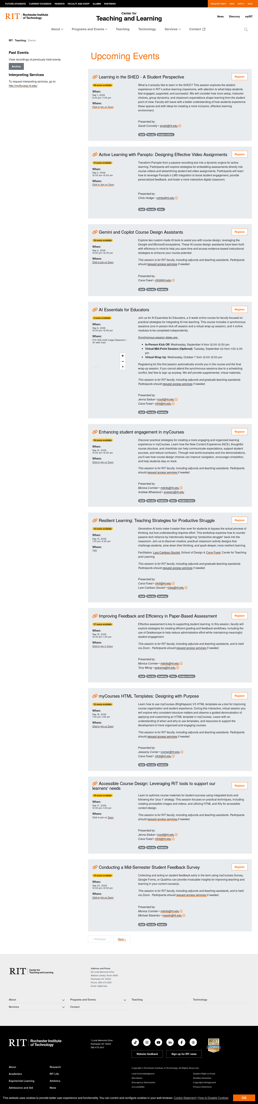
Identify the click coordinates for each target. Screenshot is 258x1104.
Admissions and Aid (21, 1087)
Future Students (15, 3)
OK (244, 1097)
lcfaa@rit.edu (175, 588)
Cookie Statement (185, 1098)
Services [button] (171, 29)
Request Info (218, 3)
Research (55, 1067)
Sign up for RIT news (184, 1054)
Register (240, 76)
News (220, 16)
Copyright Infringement (204, 1082)
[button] (246, 29)
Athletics (55, 1081)
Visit (231, 3)
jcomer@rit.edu (170, 752)
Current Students (40, 3)
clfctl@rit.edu (163, 280)
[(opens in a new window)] (135, 1042)
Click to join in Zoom (102, 646)
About (12, 1067)
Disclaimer (137, 1078)
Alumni (97, 3)
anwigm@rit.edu (174, 492)
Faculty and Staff (79, 3)
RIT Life (54, 1073)
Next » (122, 939)
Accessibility (138, 1086)
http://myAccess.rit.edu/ (23, 86)
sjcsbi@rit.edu (169, 126)
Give (250, 3)
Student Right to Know (204, 1073)
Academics (15, 1073)
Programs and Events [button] (88, 29)
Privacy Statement (202, 1086)
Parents (60, 3)
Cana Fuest (213, 552)
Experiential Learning (21, 1081)
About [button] (55, 29)
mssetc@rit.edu (172, 915)
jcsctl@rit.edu (165, 399)
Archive (16, 66)
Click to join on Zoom (103, 107)
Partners (110, 3)
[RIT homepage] (26, 16)
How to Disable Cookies (213, 1098)
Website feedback (147, 1054)
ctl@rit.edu (102, 985)
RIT (11, 40)
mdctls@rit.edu (169, 488)
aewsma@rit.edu (165, 668)
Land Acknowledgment (143, 1073)
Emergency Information (143, 1082)
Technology (147, 29)
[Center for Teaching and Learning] (32, 971)
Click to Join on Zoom (103, 184)
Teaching (123, 29)
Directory (234, 16)
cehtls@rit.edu (165, 198)
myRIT (249, 16)
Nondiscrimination (202, 1078)
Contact (195, 29)
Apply (241, 3)
